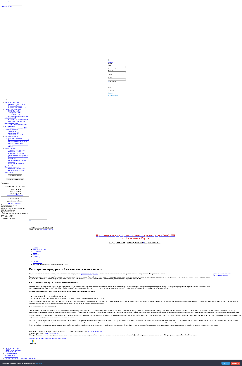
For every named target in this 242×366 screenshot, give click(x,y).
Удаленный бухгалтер (15, 106)
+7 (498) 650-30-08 (15, 189)
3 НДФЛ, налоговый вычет (13, 109)
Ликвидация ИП (13, 133)
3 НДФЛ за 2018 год (14, 111)
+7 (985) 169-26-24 (15, 191)
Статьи (35, 253)
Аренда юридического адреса (17, 124)
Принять (225, 363)
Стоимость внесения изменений (18, 140)
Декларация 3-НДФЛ (15, 112)
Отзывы (35, 256)
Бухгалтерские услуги (12, 102)
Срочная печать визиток (16, 170)
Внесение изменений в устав (17, 141)
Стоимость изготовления (16, 150)
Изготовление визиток (12, 167)
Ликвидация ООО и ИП (16, 135)
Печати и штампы (10, 148)
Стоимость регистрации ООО (18, 119)
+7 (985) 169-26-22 (15, 193)
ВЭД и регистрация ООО (16, 121)
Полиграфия (9, 172)
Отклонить (235, 363)
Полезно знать (37, 263)
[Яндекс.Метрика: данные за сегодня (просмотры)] (33, 342)
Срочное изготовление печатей (18, 155)
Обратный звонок (6, 6)
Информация (37, 251)
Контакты (36, 254)
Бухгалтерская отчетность (16, 104)
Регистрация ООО (10, 118)
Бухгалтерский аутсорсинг (17, 107)
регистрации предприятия (89, 274)
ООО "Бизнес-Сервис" (54, 333)
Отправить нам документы (15, 179)
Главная (35, 248)
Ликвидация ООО (14, 131)
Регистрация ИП (10, 126)
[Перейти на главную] (15, 3)
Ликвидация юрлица (11, 129)
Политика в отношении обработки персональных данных (47, 338)
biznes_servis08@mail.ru (15, 195)
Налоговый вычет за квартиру (18, 116)
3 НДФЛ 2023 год (14, 114)
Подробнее (39, 363)
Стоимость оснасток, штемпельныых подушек (16, 152)
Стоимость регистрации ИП (17, 128)
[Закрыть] (110, 62)
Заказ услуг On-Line (15, 175)
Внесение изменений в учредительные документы (13, 137)
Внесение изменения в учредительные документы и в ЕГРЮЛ (18, 144)
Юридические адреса (11, 123)
